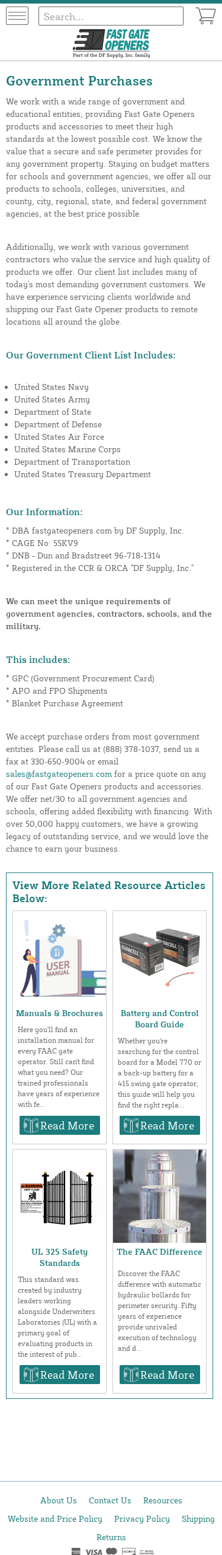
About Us (58, 1500)
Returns (111, 1537)
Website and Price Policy (55, 1518)
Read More (67, 1125)
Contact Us (110, 1500)
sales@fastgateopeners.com (59, 774)
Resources (162, 1500)
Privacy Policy (142, 1518)
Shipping (198, 1518)
